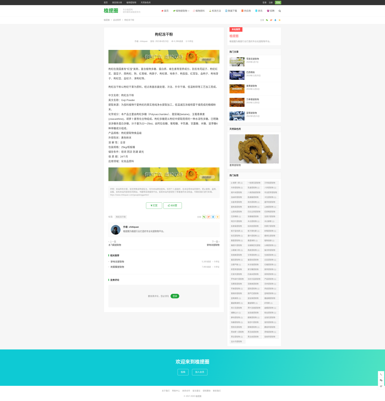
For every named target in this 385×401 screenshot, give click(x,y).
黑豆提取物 (237, 337)
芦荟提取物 (270, 279)
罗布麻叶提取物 (237, 279)
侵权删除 (207, 391)
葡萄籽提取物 (236, 294)
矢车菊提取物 (253, 265)
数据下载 (232, 10)
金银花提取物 (269, 318)
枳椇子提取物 (269, 226)
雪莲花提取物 (252, 59)
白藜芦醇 (236, 265)
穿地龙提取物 (213, 245)
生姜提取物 (270, 255)
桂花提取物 (237, 236)
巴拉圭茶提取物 (254, 212)
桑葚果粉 (253, 241)
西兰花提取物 (236, 308)
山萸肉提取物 (236, 212)
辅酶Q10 (236, 313)
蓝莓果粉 (236, 298)
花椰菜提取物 (236, 284)
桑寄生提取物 (269, 236)
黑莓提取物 (270, 332)
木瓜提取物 (253, 221)
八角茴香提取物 (254, 193)
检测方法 (216, 10)
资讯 (259, 10)
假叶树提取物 (236, 193)
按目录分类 (117, 2)
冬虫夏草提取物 (270, 193)
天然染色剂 (146, 2)
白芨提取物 (270, 260)
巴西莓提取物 (269, 212)
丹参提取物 (237, 188)
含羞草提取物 (236, 202)
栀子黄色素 (253, 231)
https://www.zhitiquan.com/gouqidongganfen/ (129, 195)
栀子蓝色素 (237, 231)
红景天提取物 (236, 274)
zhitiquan (144, 41)
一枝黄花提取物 (254, 183)
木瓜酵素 (269, 221)
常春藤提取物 (253, 217)
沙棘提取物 (270, 245)
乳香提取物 (253, 188)
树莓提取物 (270, 231)
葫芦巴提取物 (253, 294)
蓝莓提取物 (251, 113)
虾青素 (268, 303)
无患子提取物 (269, 217)
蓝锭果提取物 (253, 298)
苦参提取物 (270, 284)
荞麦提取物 (270, 289)
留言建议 (196, 391)
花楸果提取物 (253, 284)
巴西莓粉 (250, 72)
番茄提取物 (237, 260)
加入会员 (199, 372)
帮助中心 (176, 391)
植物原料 (200, 10)
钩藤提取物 (237, 322)
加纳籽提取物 (236, 197)
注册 (271, 2)
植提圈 (111, 10)
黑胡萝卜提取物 (237, 332)
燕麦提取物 (253, 250)
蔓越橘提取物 (269, 298)
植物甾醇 (269, 241)
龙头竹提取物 (236, 342)
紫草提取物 (270, 269)
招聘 (271, 10)
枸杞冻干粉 (121, 217)
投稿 (278, 2)
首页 (106, 2)
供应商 (247, 10)
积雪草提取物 (236, 270)
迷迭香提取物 (253, 313)
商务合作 (186, 391)
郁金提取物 (270, 313)
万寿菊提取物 (252, 99)
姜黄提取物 (251, 86)
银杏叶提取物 (253, 322)
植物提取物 (131, 2)
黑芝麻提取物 (253, 332)
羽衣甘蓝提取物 (254, 279)
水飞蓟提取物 (114, 245)
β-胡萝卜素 (237, 183)
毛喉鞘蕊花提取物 (254, 246)
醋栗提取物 (253, 318)
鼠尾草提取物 (269, 337)
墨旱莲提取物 (269, 202)
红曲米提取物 (253, 274)
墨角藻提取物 (236, 207)
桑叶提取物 (253, 236)
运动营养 (117, 20)
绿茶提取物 (270, 274)
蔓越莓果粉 (237, 303)
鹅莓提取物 (253, 327)
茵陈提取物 (253, 289)
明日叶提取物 (236, 221)
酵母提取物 (237, 318)
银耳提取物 (270, 322)
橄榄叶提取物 (236, 246)
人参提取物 (270, 188)
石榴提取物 (270, 265)
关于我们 (166, 391)
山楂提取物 (270, 207)
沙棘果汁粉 (237, 250)
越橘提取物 (270, 308)
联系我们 (217, 391)
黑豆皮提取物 (253, 337)
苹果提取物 (237, 289)
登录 (264, 2)
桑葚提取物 (237, 241)
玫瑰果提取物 (236, 255)
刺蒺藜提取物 (117, 267)
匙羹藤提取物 (253, 197)
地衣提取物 (253, 202)
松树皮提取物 (253, 226)
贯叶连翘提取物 (254, 308)
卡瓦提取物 (270, 197)
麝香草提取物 (269, 327)
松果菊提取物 (236, 226)
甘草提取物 (253, 255)
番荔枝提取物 (253, 260)
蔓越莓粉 (253, 303)
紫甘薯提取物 (253, 270)
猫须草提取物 (269, 250)
